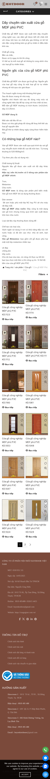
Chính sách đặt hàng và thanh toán (21, 652)
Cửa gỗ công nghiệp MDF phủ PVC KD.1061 (36, 399)
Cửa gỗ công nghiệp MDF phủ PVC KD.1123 (12, 311)
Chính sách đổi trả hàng (17, 658)
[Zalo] (45, 766)
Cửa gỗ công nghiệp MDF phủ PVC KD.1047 (12, 485)
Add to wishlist (21, 282)
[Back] (5, 11)
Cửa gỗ (28, 267)
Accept (25, 775)
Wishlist (36, 3)
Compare (21, 287)
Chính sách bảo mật (15, 647)
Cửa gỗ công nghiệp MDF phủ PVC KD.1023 (36, 485)
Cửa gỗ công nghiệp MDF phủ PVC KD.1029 (36, 528)
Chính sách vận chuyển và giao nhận (22, 664)
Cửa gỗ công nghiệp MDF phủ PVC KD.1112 (12, 356)
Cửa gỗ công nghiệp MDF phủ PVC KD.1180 (12, 399)
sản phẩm (19, 267)
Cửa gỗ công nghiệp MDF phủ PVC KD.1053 (12, 442)
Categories (23, 11)
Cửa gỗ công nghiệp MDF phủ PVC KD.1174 (36, 309)
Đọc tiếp (9, 319)
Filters (42, 274)
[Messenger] (45, 758)
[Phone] (45, 750)
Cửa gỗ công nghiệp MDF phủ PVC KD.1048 (36, 442)
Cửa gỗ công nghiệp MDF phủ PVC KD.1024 (12, 528)
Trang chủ (9, 267)
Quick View (21, 292)
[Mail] (45, 774)
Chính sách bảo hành (16, 641)
